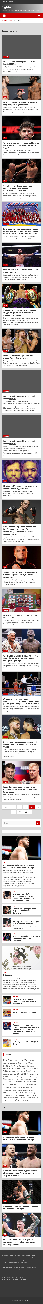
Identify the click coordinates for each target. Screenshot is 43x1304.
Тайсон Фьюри (9, 1088)
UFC (5, 97)
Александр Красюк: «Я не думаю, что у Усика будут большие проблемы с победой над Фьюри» (20, 658)
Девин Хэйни (21, 1071)
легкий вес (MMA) (25, 1092)
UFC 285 (31, 1060)
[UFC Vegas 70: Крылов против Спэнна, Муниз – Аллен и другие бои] (21, 471)
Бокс (5, 265)
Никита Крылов (20, 1081)
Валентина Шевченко (26, 1066)
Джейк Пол (31, 1071)
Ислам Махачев (10, 1077)
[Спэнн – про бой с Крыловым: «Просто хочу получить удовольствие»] (21, 88)
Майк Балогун (8, 1079)
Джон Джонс (21, 1074)
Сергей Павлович (21, 1085)
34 (20, 812)
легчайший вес (8, 1095)
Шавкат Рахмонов (28, 1090)
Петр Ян (29, 1081)
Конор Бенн (22, 1077)
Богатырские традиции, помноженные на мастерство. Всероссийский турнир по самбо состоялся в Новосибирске (20, 231)
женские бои (11, 1093)
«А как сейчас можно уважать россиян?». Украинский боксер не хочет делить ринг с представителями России (21, 701)
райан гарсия (27, 1097)
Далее (27, 812)
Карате (6, 56)
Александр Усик (25, 1063)
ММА (5, 782)
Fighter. (7, 7)
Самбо (6, 224)
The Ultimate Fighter (15, 1060)
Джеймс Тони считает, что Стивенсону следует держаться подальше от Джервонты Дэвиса (21, 312)
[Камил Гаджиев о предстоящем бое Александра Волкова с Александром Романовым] (21, 772)
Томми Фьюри (23, 1088)
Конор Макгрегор (31, 1077)
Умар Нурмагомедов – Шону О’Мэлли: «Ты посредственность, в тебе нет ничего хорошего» (20, 574)
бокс (5, 1093)
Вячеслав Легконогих (22, 1068)
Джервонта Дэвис (8, 1074)
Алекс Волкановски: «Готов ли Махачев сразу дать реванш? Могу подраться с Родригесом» (21, 145)
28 (38, 807)
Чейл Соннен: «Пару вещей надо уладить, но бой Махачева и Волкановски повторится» (17, 188)
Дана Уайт (12, 1071)
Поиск (38, 823)
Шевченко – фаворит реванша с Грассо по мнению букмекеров (26, 911)
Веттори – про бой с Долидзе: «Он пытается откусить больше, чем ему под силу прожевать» (26, 925)
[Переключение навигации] (4, 15)
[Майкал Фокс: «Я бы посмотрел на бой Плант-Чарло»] (21, 255)
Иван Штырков (33, 1074)
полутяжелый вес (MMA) (15, 1097)
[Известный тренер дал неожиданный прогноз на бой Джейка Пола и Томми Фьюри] (21, 727)
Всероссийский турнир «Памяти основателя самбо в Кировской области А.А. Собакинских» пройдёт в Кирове (26, 1029)
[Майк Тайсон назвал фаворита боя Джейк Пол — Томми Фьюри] (21, 341)
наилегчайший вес (20, 1095)
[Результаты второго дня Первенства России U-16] (21, 601)
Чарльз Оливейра (17, 1090)
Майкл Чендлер (18, 1079)
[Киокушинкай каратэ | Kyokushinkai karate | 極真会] (21, 47)
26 (25, 807)
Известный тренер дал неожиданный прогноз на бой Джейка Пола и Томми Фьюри (20, 744)
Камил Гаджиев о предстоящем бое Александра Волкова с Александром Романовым (20, 789)
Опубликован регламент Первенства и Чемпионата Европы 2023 (24, 1001)
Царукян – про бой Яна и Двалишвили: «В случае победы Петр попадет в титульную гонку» (23, 897)
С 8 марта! (7, 975)
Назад (6, 807)
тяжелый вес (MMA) (18, 1100)
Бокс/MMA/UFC (10, 1066)
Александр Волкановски (10, 1063)
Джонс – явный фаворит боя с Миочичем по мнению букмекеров (26, 938)
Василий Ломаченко (9, 1068)
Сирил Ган (31, 1085)
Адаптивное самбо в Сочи (24, 1012)
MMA (6, 1059)
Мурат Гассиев (9, 1081)
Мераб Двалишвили (30, 1079)
